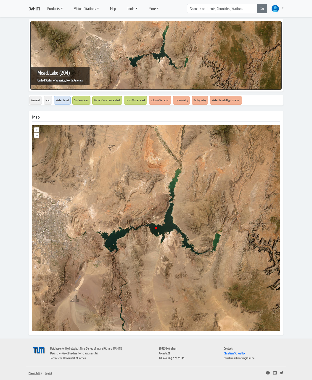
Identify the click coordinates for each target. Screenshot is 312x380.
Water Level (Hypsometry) (226, 100)
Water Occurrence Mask (107, 100)
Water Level (62, 100)
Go (262, 8)
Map (113, 8)
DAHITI (34, 9)
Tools (130, 8)
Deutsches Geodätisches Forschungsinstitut (74, 353)
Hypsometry (181, 100)
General (35, 100)
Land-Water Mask (135, 100)
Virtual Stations (85, 8)
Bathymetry (199, 100)
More (152, 8)
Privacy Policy (35, 373)
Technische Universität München (68, 358)
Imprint (48, 373)
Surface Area (81, 100)
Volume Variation (160, 100)
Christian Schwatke (234, 353)
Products (53, 8)
